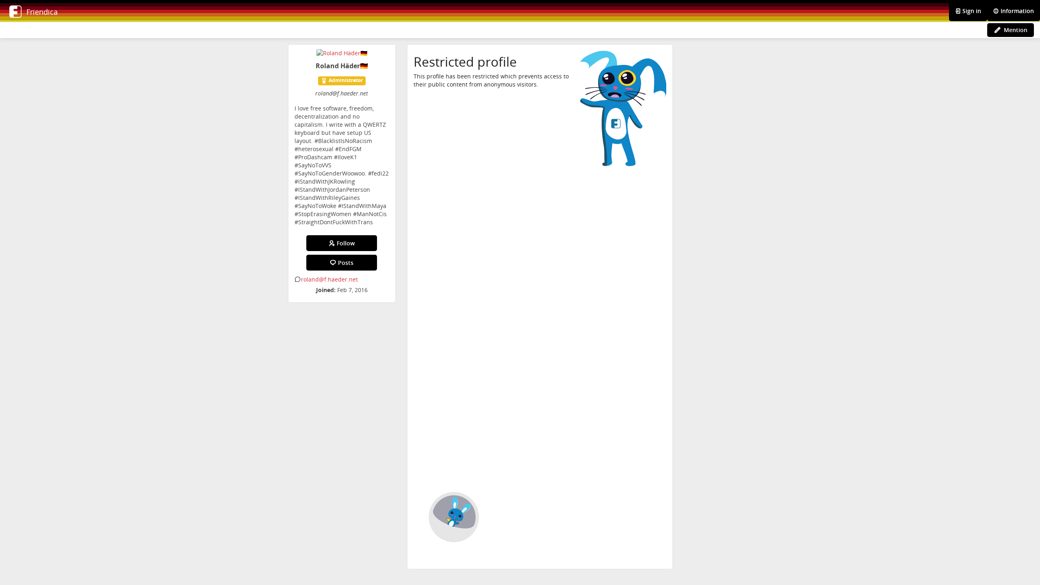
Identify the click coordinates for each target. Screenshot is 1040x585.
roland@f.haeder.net (329, 279)
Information (1016, 11)
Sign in (971, 11)
